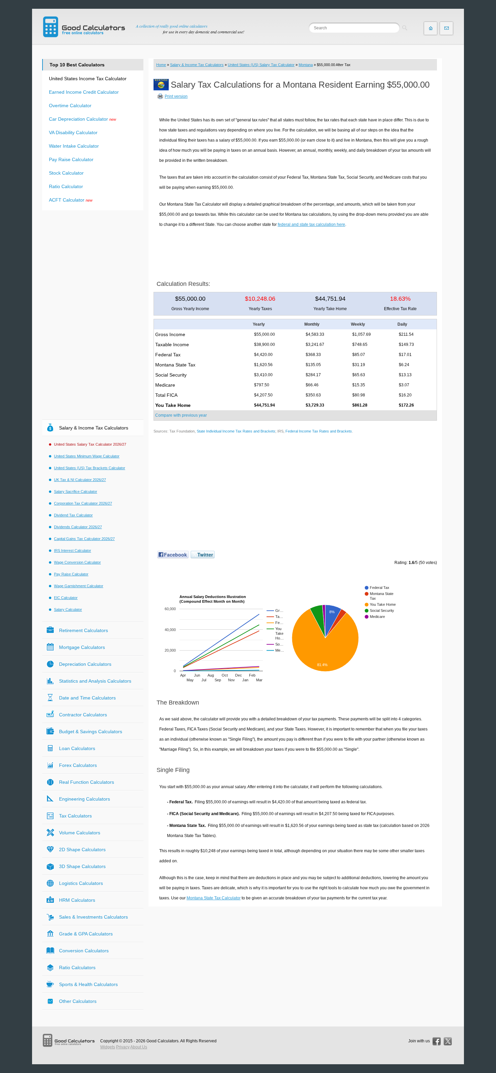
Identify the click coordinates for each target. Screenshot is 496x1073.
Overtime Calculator (70, 105)
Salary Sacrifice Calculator (75, 491)
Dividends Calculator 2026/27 (78, 527)
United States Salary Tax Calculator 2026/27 (90, 444)
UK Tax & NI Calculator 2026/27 (80, 480)
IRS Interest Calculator (72, 550)
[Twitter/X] (448, 1041)
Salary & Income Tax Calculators (197, 65)
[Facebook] (437, 1041)
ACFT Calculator (66, 200)
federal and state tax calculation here (311, 224)
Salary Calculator (68, 609)
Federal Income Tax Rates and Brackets (318, 431)
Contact (446, 28)
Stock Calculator (66, 173)
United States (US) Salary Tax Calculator (261, 65)
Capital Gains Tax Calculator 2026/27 (84, 539)
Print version (176, 96)
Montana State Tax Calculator (214, 898)
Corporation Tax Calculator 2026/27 (83, 503)
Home (161, 65)
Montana (306, 65)
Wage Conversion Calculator (77, 562)
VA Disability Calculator (73, 132)
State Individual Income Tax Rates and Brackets (236, 431)
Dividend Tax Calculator (73, 515)
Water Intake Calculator (74, 146)
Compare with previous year (181, 415)
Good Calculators (162, 1041)
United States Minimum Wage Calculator (86, 456)
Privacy (123, 1047)
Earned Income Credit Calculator (84, 92)
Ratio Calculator (66, 186)
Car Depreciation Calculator (78, 119)
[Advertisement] (295, 251)
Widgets (107, 1047)
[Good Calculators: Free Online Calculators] (84, 27)
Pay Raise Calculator (71, 159)
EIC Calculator (66, 598)
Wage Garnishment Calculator (78, 586)
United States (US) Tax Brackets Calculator (89, 468)
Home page (430, 28)
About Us (138, 1047)
